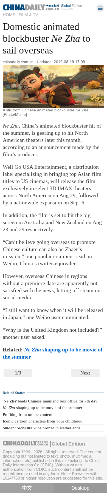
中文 (27, 488)
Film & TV (28, 14)
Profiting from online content (27, 414)
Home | (10, 14)
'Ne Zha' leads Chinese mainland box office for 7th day (50, 401)
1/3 (18, 373)
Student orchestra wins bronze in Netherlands (41, 428)
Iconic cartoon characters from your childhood (43, 421)
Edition (71, 6)
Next (85, 373)
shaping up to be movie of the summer (42, 407)
